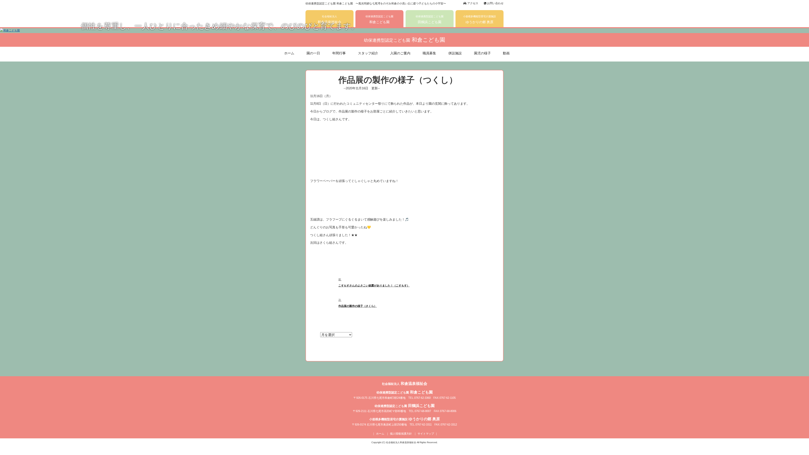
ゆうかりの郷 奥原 (479, 19)
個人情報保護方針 (401, 433)
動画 (506, 53)
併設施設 (455, 53)
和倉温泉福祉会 (329, 19)
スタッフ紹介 (368, 53)
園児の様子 (482, 53)
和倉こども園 (379, 19)
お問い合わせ (495, 3)
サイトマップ (426, 433)
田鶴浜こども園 (429, 19)
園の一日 (313, 53)
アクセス (472, 3)
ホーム (289, 53)
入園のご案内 (400, 53)
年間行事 (339, 53)
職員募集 (429, 53)
